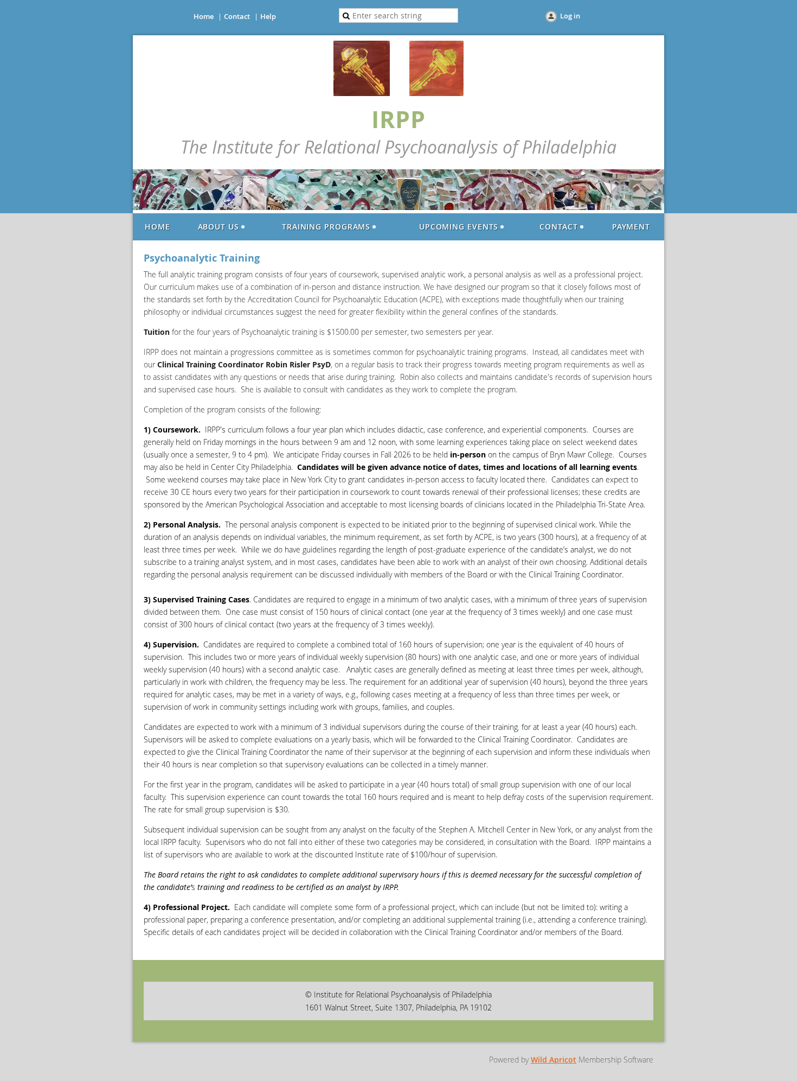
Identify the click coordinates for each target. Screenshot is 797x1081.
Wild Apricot (553, 1059)
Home (204, 16)
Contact (237, 16)
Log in (570, 16)
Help (268, 16)
